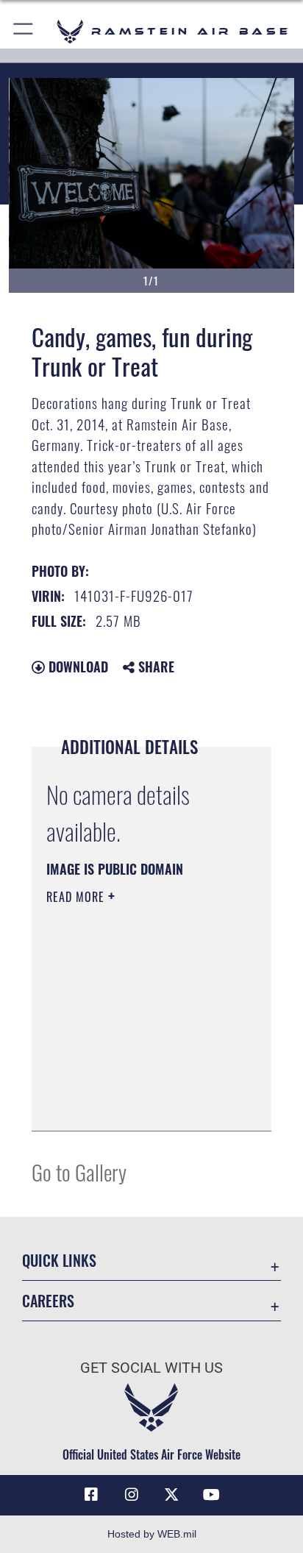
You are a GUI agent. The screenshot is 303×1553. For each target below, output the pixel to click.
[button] (24, 31)
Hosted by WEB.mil (151, 1534)
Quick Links (59, 1260)
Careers (48, 1301)
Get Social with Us (151, 1368)
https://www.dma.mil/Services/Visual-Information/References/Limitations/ (135, 1103)
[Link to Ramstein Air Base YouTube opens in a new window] (212, 1495)
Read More (77, 897)
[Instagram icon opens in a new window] (132, 1495)
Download (76, 666)
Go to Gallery (79, 1171)
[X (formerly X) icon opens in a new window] (171, 1495)
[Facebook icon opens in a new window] (91, 1495)
